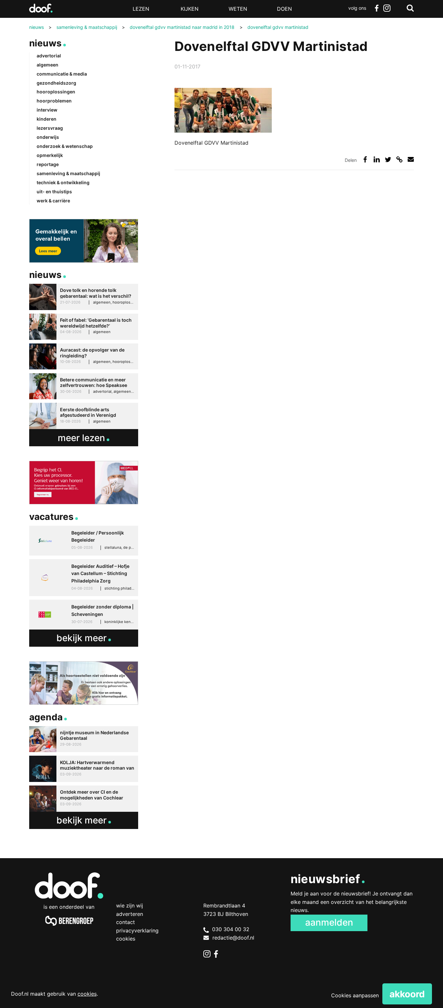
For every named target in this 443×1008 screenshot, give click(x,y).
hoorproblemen (54, 100)
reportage (48, 164)
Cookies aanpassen (355, 995)
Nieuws (45, 43)
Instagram (386, 8)
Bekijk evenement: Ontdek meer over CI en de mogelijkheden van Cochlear (83, 799)
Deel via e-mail (411, 159)
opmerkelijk (50, 155)
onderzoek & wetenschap (65, 146)
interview (47, 110)
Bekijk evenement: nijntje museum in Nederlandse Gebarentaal (83, 739)
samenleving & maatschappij (68, 173)
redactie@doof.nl (233, 937)
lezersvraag (50, 128)
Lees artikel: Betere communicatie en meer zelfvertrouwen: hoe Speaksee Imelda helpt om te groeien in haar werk (83, 386)
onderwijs (48, 137)
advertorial (49, 55)
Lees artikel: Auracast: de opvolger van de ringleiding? (83, 356)
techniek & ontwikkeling (63, 182)
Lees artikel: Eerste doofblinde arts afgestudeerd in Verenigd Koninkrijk (83, 416)
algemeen (47, 64)
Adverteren (129, 914)
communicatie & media (62, 74)
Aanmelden (329, 922)
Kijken (189, 9)
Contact (125, 922)
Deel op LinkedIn (377, 159)
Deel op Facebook (365, 159)
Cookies (125, 938)
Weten (238, 9)
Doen (284, 9)
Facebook (376, 8)
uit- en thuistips (54, 191)
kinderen (46, 119)
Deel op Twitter (388, 159)
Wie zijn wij (129, 905)
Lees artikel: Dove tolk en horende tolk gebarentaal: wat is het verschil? (83, 297)
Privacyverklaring (137, 930)
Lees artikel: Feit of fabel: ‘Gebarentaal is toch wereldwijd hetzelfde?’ (83, 327)
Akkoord (407, 994)
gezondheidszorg (56, 83)
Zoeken (410, 8)
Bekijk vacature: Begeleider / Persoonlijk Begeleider (83, 541)
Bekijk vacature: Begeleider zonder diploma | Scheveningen (83, 615)
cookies (87, 993)
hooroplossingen (56, 91)
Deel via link (399, 159)
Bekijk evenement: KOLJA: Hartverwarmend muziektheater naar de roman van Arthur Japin (83, 769)
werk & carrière (53, 200)
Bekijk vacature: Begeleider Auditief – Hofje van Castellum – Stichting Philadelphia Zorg (83, 577)
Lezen (141, 9)
